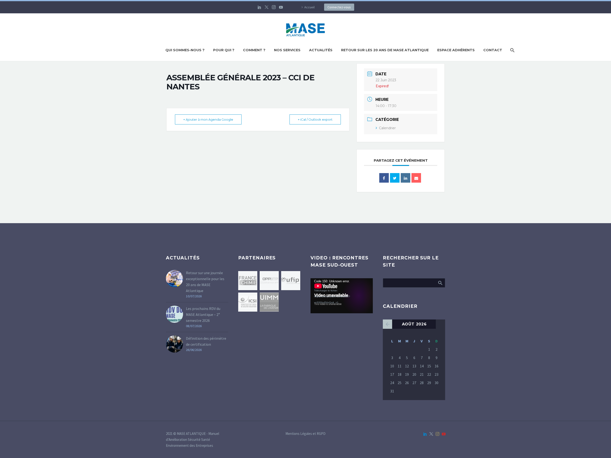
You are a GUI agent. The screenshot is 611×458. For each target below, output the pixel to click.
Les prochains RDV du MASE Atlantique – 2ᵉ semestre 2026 (203, 314)
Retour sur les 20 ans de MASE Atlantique (385, 50)
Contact (492, 50)
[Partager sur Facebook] (384, 178)
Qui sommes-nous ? (185, 50)
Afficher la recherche (440, 282)
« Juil (387, 324)
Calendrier (387, 128)
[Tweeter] (395, 178)
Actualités (320, 50)
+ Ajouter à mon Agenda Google (208, 119)
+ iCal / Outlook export (315, 119)
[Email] (416, 178)
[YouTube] (280, 7)
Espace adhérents (456, 50)
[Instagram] (273, 7)
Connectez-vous (339, 7)
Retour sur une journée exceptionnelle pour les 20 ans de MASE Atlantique (205, 281)
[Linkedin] (405, 178)
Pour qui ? (223, 50)
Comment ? (254, 50)
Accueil (309, 7)
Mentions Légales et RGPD (305, 434)
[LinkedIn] (259, 7)
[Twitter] (266, 7)
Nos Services (287, 50)
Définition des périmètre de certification (206, 341)
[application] (342, 295)
